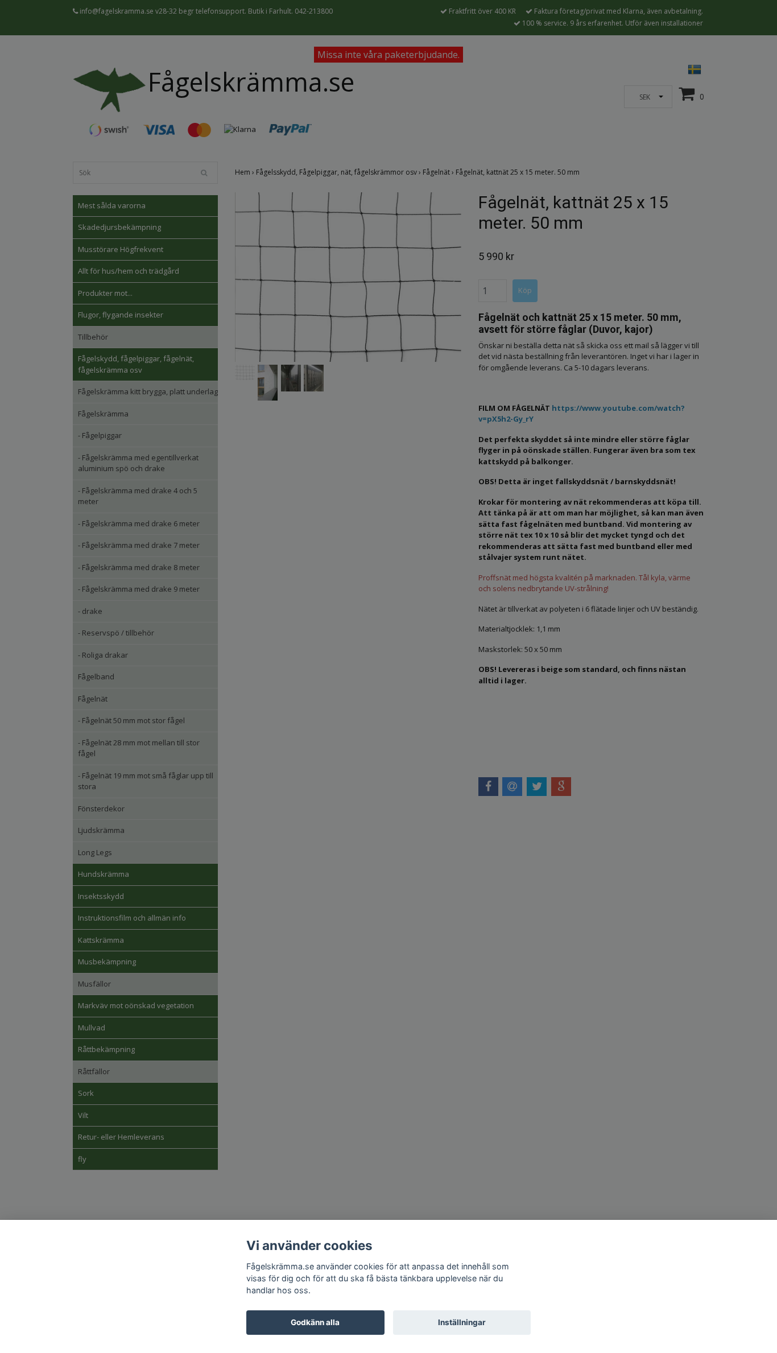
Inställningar (462, 1322)
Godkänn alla (315, 1322)
